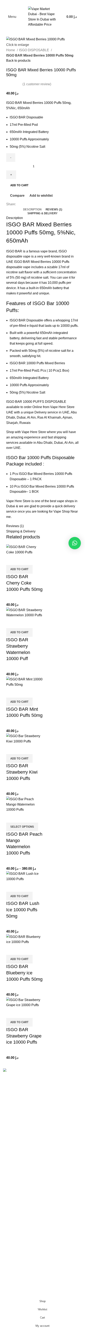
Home (11, 50)
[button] (19, 569)
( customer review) (36, 84)
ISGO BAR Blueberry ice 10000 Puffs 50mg (24, 973)
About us (9, 1284)
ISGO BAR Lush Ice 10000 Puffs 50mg (22, 910)
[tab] (32, 209)
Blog (6, 1276)
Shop (7, 1261)
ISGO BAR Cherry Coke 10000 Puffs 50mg (24, 583)
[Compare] (11, 560)
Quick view (22, 560)
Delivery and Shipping (19, 1269)
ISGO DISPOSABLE (34, 50)
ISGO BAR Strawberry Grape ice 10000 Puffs (23, 1036)
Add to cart (19, 185)
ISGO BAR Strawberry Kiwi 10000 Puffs (22, 772)
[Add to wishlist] (33, 560)
